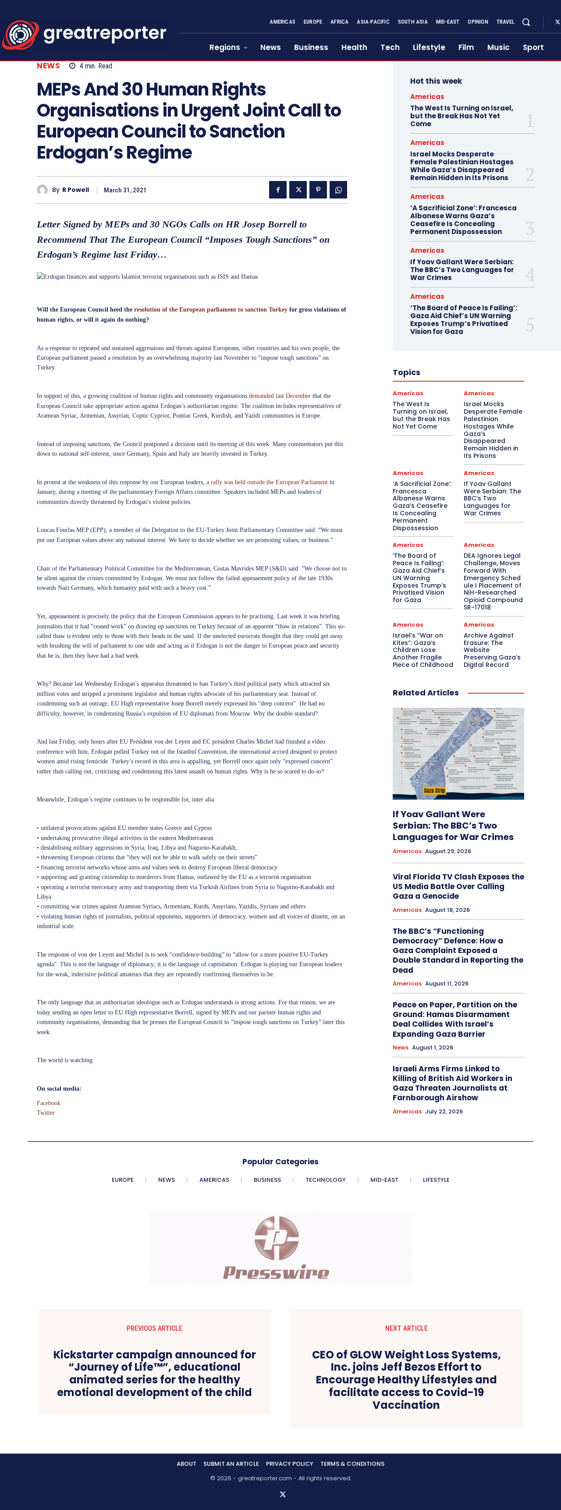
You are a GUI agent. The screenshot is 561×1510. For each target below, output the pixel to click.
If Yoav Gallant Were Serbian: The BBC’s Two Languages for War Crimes (462, 269)
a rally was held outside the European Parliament (267, 482)
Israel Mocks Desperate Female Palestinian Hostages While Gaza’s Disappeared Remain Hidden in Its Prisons (462, 165)
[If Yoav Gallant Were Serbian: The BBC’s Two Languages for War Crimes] (458, 754)
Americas (427, 96)
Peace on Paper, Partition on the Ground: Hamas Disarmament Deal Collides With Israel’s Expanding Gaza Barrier (455, 1019)
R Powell (75, 190)
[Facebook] (278, 189)
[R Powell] (44, 189)
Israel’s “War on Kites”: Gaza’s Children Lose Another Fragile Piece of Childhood (423, 650)
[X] (298, 189)
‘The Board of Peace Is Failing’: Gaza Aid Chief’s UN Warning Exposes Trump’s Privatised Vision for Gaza (463, 319)
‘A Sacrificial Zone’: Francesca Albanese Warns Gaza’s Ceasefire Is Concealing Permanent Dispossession (463, 219)
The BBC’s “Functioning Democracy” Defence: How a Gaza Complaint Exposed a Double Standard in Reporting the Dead (458, 950)
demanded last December (280, 396)
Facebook (48, 1103)
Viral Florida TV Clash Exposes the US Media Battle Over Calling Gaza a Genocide (458, 886)
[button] (525, 21)
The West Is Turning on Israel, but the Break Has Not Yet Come (461, 115)
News (48, 66)
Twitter (46, 1112)
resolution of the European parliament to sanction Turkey (211, 309)
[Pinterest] (318, 189)
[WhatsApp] (338, 189)
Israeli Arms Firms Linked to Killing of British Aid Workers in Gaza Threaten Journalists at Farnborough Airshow (452, 1083)
